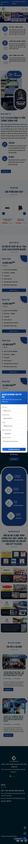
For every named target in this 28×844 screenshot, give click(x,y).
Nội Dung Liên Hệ (6, 438)
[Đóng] (26, 398)
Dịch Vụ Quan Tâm (6, 430)
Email (4, 422)
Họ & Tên (4, 407)
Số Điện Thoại (6, 415)
